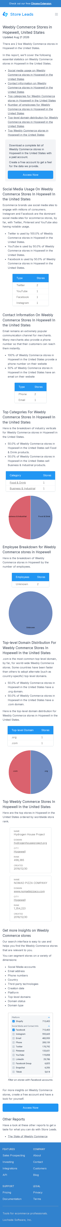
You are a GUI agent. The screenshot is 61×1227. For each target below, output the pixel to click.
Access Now (30, 174)
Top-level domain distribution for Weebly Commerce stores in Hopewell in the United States (33, 122)
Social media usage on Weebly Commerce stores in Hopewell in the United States (30, 75)
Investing (8, 1162)
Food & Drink (18, 482)
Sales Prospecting (14, 1155)
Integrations (10, 1168)
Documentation (12, 1199)
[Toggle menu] (56, 14)
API (5, 1174)
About (37, 1155)
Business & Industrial (22, 488)
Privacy (37, 1192)
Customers (40, 1168)
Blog (36, 1174)
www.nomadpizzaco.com (29, 891)
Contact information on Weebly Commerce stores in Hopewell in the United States (30, 88)
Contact (38, 1162)
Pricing (7, 1192)
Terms (37, 1199)
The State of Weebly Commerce (27, 1136)
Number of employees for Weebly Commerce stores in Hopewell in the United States (30, 109)
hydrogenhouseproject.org (30, 843)
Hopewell (20, 851)
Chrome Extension (41, 3)
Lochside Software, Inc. (17, 1219)
